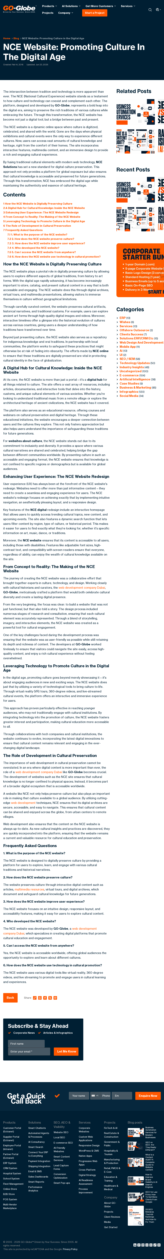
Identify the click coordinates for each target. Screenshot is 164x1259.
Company (64, 12)
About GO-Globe (110, 1205)
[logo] (20, 9)
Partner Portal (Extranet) (10, 1156)
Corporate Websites (84, 1130)
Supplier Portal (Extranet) (11, 1138)
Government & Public (112, 1144)
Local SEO (59, 1137)
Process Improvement (86, 1191)
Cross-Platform (87, 1169)
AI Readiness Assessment (86, 1182)
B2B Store (9, 1194)
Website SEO (61, 1132)
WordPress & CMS (89, 1150)
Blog (16, 38)
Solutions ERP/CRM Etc (136, 338)
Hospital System (12, 1173)
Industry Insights (132, 367)
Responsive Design (89, 1145)
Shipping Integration (39, 1166)
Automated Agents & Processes (38, 1135)
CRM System (10, 1168)
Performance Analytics (35, 1189)
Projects (47, 12)
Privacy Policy (70, 1249)
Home (6, 38)
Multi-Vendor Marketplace (10, 1206)
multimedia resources (29, 889)
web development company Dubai (82, 587)
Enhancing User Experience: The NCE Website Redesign (41, 212)
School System (11, 1178)
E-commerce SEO (63, 1142)
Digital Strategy (87, 1175)
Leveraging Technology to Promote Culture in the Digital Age (44, 221)
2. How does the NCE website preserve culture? (40, 238)
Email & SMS (35, 1171)
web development (23, 802)
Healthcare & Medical (111, 1187)
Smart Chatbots (37, 1128)
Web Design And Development (142, 342)
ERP (123, 318)
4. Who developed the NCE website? (33, 247)
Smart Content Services (62, 1158)
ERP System (9, 1163)
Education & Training (110, 1179)
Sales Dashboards (38, 1176)
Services (126, 6)
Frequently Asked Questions (23, 230)
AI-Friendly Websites (59, 1149)
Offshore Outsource (134, 330)
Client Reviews (112, 1216)
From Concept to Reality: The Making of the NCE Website (41, 216)
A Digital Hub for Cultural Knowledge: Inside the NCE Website (44, 208)
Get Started (110, 1227)
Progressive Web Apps (88, 1163)
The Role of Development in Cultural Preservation (37, 225)
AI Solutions (70, 6)
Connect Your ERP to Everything (38, 1154)
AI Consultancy (36, 1142)
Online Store (10, 1189)
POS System (10, 1199)
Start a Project (94, 12)
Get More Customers (99, 6)
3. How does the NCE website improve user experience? (46, 243)
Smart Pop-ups (62, 1183)
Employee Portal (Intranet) (12, 1147)
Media (107, 1222)
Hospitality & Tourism (111, 1152)
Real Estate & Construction (111, 1135)
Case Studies (129, 383)
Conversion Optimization (60, 1176)
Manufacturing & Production (112, 1161)
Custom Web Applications (86, 1138)
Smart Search (35, 1147)
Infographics (129, 392)
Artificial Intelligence (135, 379)
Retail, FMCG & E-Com (112, 1170)
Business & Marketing (135, 387)
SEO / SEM (127, 359)
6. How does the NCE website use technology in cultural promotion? (54, 256)
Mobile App (128, 347)
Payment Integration (39, 1161)
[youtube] (147, 1245)
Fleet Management (13, 1183)
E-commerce (129, 375)
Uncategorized (131, 371)
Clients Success (131, 334)
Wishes (125, 322)
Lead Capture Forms (61, 1167)
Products (48, 6)
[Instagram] (143, 1245)
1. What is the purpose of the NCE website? (37, 234)
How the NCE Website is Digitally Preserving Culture (37, 203)
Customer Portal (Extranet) (12, 1130)
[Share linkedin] (135, 1245)
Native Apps (85, 1155)
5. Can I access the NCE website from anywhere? (41, 252)
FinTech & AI (110, 1128)
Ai (121, 351)
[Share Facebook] (139, 1245)
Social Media (129, 396)
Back (10, 997)
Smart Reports (36, 1181)
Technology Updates (135, 363)
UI (121, 355)
